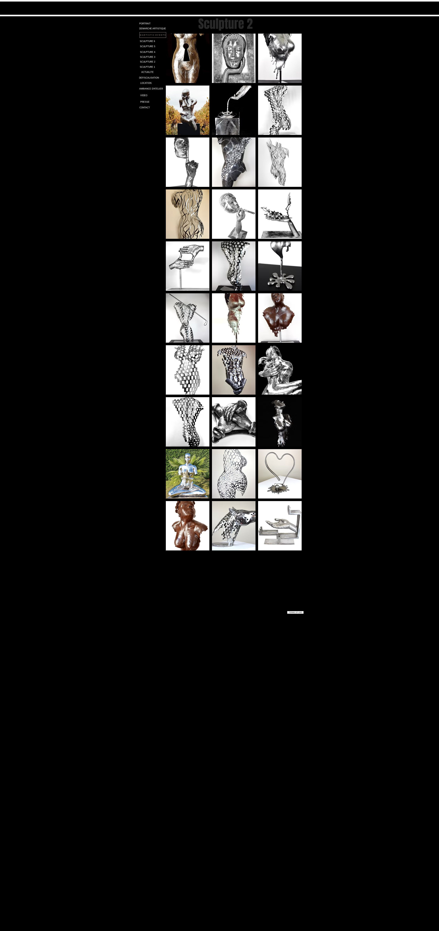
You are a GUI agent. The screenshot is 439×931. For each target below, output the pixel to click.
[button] (187, 58)
